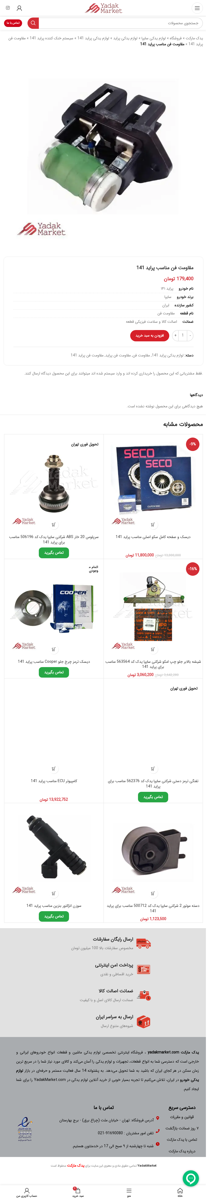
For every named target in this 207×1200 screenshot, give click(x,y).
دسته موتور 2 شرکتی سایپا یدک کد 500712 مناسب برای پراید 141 (153, 908)
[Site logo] (103, 8)
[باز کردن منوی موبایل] (197, 8)
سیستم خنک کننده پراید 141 (51, 38)
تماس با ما (13, 23)
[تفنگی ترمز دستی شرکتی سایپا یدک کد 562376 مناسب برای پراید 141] (153, 728)
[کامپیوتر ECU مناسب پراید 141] (54, 728)
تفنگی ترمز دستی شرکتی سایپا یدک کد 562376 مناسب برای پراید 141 (153, 783)
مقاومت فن (141, 355)
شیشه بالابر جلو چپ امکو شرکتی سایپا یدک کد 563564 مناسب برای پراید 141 (153, 664)
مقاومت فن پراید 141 (87, 355)
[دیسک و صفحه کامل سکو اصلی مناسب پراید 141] (153, 484)
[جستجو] (33, 23)
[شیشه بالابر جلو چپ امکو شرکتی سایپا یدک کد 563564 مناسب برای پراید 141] (153, 608)
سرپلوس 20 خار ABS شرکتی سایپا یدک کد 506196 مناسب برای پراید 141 (54, 539)
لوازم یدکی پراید (125, 38)
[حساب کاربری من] (19, 8)
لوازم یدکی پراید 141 (93, 38)
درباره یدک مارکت (182, 1151)
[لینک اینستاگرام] (7, 8)
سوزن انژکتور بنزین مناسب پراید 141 (53, 906)
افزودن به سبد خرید (150, 335)
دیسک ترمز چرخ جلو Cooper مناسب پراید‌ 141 (54, 662)
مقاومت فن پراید (118, 355)
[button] (153, 524)
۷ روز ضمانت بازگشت (182, 1128)
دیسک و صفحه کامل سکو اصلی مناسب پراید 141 (153, 537)
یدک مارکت (194, 38)
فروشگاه (176, 38)
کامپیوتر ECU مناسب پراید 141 (54, 781)
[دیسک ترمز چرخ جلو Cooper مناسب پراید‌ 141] (54, 608)
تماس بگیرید (54, 553)
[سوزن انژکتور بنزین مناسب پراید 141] (54, 852)
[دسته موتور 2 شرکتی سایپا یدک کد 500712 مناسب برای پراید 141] (153, 852)
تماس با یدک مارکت (182, 1140)
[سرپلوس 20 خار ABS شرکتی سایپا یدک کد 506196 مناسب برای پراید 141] (54, 484)
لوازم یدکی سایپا (154, 38)
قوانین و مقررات (182, 1117)
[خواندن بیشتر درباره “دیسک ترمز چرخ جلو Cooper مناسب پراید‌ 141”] (53, 649)
